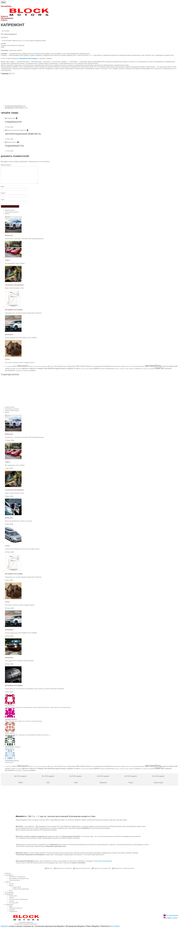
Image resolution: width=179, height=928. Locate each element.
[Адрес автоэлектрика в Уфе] (13, 281)
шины (32, 370)
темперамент (18, 370)
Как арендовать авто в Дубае (15, 263)
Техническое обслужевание (102, 861)
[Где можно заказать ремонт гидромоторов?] (13, 356)
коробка (90, 368)
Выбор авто (9, 235)
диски (20, 368)
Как (56, 366)
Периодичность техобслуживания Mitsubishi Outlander (23, 313)
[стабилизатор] (10, 118)
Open (3, 2)
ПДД (10, 906)
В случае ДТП (13, 903)
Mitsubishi (22, 366)
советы (159, 368)
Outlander (103, 779)
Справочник (13, 911)
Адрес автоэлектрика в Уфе (14, 288)
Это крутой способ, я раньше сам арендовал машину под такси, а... (28, 735)
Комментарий (6, 165)
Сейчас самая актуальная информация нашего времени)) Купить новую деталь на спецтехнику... (38, 707)
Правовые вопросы (15, 908)
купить (97, 368)
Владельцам (9, 894)
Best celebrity (115, 926)
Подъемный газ (14, 146)
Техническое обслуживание (14, 285)
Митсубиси (81, 366)
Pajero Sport (158, 779)
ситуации (151, 368)
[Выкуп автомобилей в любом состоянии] (13, 514)
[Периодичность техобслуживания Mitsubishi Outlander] (13, 306)
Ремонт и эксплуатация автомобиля (99, 366)
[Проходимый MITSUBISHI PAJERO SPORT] (13, 654)
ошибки (126, 368)
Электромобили (14, 880)
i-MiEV (20, 779)
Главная (8, 873)
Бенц (35, 366)
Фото (11, 890)
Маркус (65, 366)
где (17, 368)
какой (86, 368)
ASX (48, 779)
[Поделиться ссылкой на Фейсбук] (63, 868)
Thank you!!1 (9, 748)
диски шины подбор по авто (68, 368)
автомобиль (153, 365)
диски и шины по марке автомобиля (38, 368)
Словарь (12, 910)
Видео (11, 885)
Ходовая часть (125, 366)
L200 (76, 779)
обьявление (110, 368)
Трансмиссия (116, 366)
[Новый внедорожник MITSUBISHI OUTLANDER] (13, 331)
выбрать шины (10, 368)
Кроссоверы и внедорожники (19, 878)
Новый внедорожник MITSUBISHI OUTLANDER (21, 337)
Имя (3, 186)
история (82, 368)
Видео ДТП (17, 887)
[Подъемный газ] (11, 142)
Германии (39, 366)
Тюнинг (11, 901)
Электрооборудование (138, 366)
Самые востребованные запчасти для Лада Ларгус (22, 549)
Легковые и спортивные (17, 876)
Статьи (7, 359)
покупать (131, 368)
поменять (138, 368)
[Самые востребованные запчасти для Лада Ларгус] (13, 542)
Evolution (9, 366)
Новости (8, 882)
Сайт (2, 199)
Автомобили (9, 334)
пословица (145, 368)
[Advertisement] (63, 88)
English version (171, 918)
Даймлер (45, 366)
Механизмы (72, 366)
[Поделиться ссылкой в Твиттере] (49, 868)
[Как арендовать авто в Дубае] (13, 257)
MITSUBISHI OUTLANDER (14, 310)
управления (26, 370)
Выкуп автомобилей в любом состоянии (18, 521)
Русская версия (172, 915)
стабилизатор (13, 122)
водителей (173, 366)
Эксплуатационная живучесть (23, 134)
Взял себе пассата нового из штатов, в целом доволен (23, 721)
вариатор (165, 366)
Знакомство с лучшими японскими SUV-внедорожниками (24, 238)
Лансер (60, 366)
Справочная (9, 904)
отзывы (121, 368)
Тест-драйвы (9, 892)
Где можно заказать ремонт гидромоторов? (19, 362)
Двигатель (51, 366)
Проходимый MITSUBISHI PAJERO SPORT (19, 661)
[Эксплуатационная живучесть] (16, 130)
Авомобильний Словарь (28, 58)
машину (102, 368)
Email (3, 193)
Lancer (14, 366)
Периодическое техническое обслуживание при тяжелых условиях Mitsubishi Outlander (34, 688)
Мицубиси (4, 926)
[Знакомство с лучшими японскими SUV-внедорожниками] (13, 232)
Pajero (30, 366)
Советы (7, 260)
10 (5, 366)
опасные (116, 368)
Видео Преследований (21, 889)
